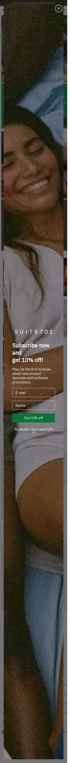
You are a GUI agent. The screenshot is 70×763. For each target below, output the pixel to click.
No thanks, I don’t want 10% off (33, 430)
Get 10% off (33, 418)
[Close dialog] (58, 8)
